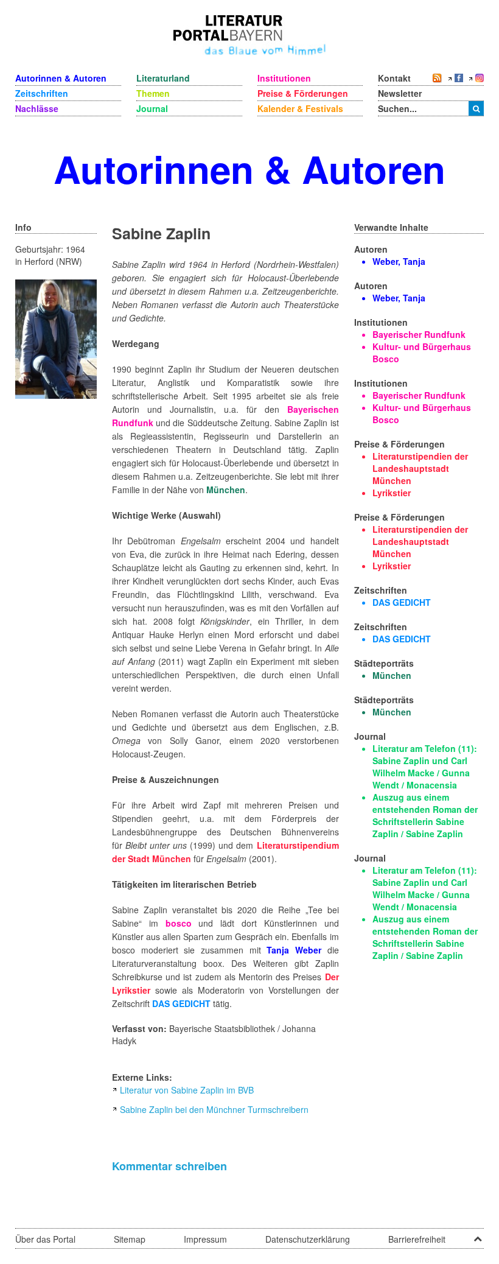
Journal (152, 108)
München (225, 489)
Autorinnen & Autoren (60, 78)
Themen (153, 93)
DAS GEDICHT (181, 1003)
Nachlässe (36, 108)
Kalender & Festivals (300, 108)
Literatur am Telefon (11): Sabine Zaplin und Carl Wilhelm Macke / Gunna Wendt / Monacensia (424, 766)
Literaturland (163, 78)
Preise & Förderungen (302, 93)
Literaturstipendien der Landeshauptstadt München (420, 468)
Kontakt (394, 78)
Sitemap (129, 1239)
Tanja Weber (294, 950)
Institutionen (284, 78)
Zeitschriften (41, 93)
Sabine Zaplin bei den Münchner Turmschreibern (214, 1109)
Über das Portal (45, 1239)
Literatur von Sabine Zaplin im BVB (187, 1090)
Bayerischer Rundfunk (419, 334)
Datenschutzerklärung (307, 1239)
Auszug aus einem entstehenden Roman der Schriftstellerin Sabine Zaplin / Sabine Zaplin (425, 815)
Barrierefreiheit (416, 1239)
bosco (179, 923)
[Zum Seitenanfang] (478, 1235)
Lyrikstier (391, 492)
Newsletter (400, 93)
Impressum (205, 1239)
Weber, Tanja (398, 261)
